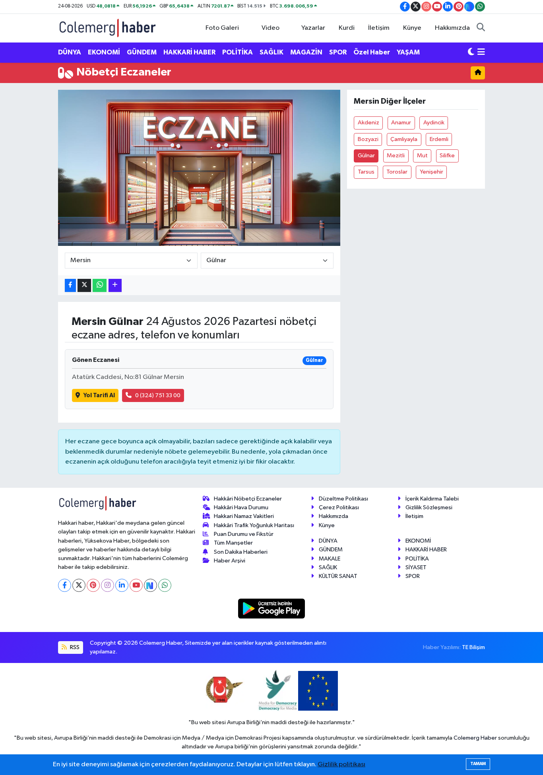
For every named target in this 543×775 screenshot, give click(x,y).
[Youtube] (136, 585)
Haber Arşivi (229, 561)
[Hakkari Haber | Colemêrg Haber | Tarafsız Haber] (107, 27)
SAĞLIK (271, 52)
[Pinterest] (93, 585)
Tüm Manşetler (233, 543)
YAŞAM (408, 52)
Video (270, 28)
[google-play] (272, 608)
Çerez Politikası (339, 507)
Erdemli (439, 139)
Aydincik (433, 123)
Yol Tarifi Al (99, 395)
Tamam (478, 763)
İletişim (379, 28)
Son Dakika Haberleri (241, 552)
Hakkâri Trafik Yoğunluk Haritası (254, 525)
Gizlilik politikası (341, 764)
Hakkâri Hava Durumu (241, 507)
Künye (412, 28)
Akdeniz (368, 123)
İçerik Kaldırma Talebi (432, 499)
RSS (74, 647)
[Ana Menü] (481, 52)
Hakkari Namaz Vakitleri (244, 516)
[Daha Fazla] (115, 285)
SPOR (338, 52)
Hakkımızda (452, 28)
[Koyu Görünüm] (471, 52)
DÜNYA (69, 52)
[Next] (150, 585)
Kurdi (347, 28)
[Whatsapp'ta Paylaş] (100, 285)
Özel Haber (371, 52)
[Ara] (481, 28)
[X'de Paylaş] (84, 285)
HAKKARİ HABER (189, 52)
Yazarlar (313, 28)
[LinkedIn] (121, 585)
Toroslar (396, 172)
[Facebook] (64, 585)
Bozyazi (368, 139)
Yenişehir (431, 172)
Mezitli (396, 155)
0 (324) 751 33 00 (157, 395)
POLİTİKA (237, 52)
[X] (78, 585)
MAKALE (329, 559)
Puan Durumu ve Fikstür (243, 534)
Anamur (401, 123)
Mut (422, 155)
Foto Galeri (222, 28)
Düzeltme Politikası (343, 499)
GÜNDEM (142, 52)
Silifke (447, 155)
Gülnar (366, 155)
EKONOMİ (104, 52)
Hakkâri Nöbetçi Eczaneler (248, 499)
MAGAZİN (306, 52)
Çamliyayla (403, 139)
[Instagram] (107, 585)
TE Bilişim (473, 647)
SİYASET (416, 567)
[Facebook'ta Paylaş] (70, 285)
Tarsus (366, 172)
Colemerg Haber (475, 738)
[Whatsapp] (164, 585)
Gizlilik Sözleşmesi (428, 507)
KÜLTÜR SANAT (338, 576)
